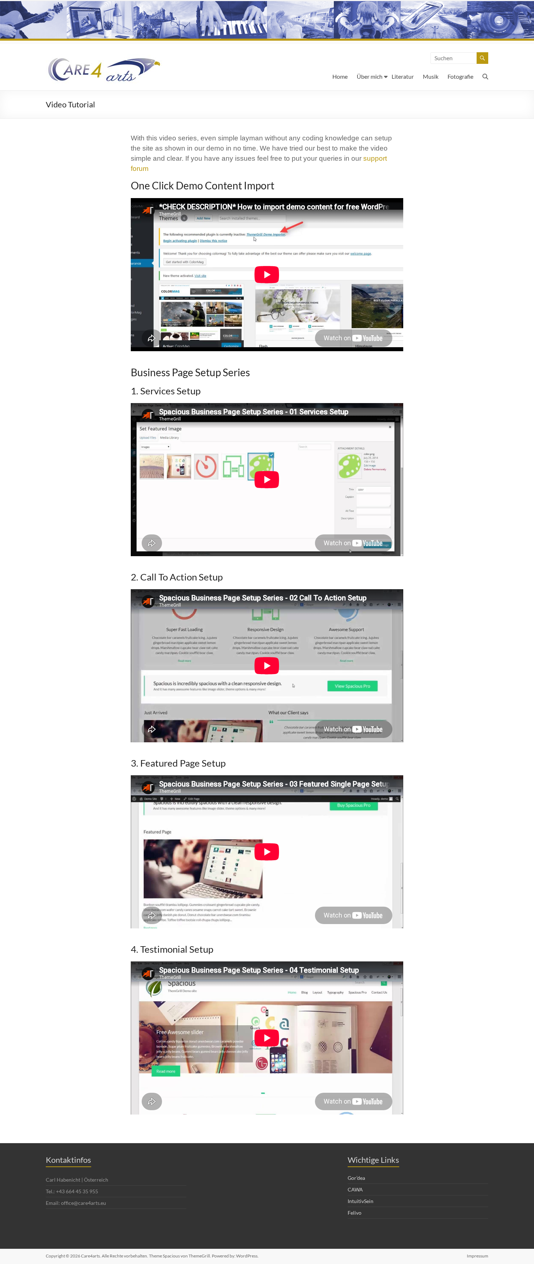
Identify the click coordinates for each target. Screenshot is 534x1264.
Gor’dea (356, 1178)
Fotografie (460, 76)
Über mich (370, 76)
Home (340, 76)
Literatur (403, 76)
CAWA (355, 1189)
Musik (430, 76)
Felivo (354, 1213)
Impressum (477, 1256)
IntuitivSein (360, 1201)
